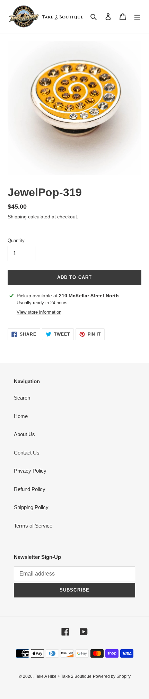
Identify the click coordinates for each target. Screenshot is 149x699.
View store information (39, 312)
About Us (24, 434)
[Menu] (137, 16)
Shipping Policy (31, 507)
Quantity (16, 240)
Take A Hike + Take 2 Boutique (63, 676)
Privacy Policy (30, 471)
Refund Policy (29, 489)
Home (21, 416)
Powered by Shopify (112, 676)
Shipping (17, 216)
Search (22, 398)
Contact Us (27, 453)
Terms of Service (33, 526)
